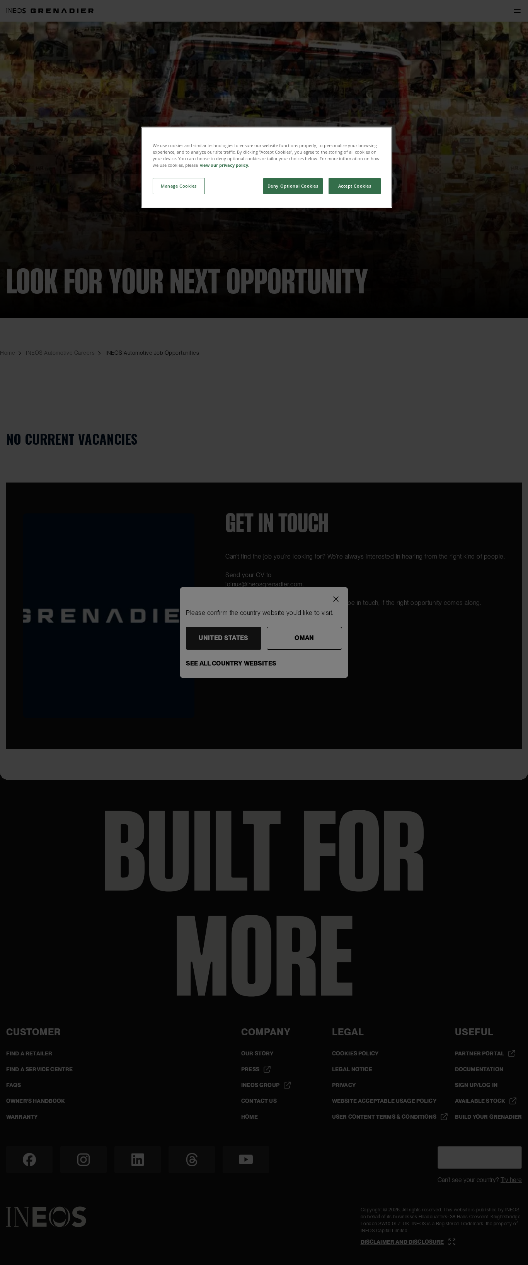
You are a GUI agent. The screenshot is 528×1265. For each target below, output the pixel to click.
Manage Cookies (179, 186)
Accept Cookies (354, 186)
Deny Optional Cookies (293, 186)
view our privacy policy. (224, 165)
